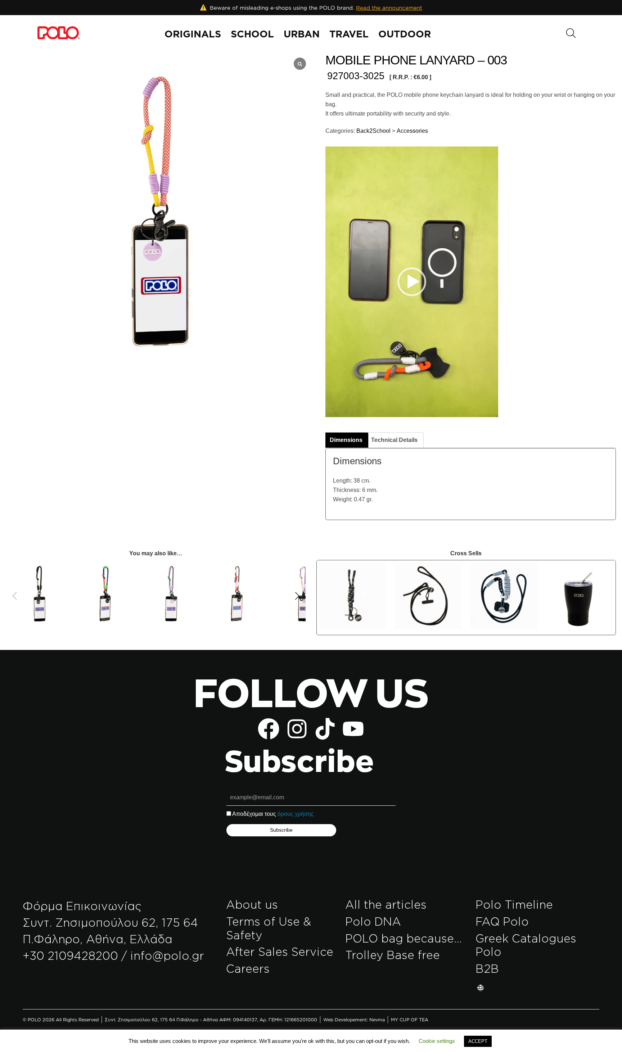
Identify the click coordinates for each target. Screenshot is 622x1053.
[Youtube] (353, 729)
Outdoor (404, 33)
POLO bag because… (404, 938)
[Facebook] (268, 729)
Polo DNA (373, 921)
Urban (302, 33)
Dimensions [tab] (346, 440)
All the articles (386, 904)
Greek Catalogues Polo (525, 945)
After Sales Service (279, 951)
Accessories (412, 131)
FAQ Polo (502, 921)
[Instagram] (297, 729)
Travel (349, 33)
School (252, 33)
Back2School (373, 131)
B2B (487, 968)
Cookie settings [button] (437, 1041)
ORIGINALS (192, 33)
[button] (411, 281)
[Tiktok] (325, 729)
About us (252, 904)
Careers (248, 968)
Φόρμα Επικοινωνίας (82, 906)
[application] (411, 281)
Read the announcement (389, 8)
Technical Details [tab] (394, 440)
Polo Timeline (514, 904)
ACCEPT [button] (477, 1041)
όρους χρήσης (296, 814)
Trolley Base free (392, 955)
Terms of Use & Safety (268, 928)
